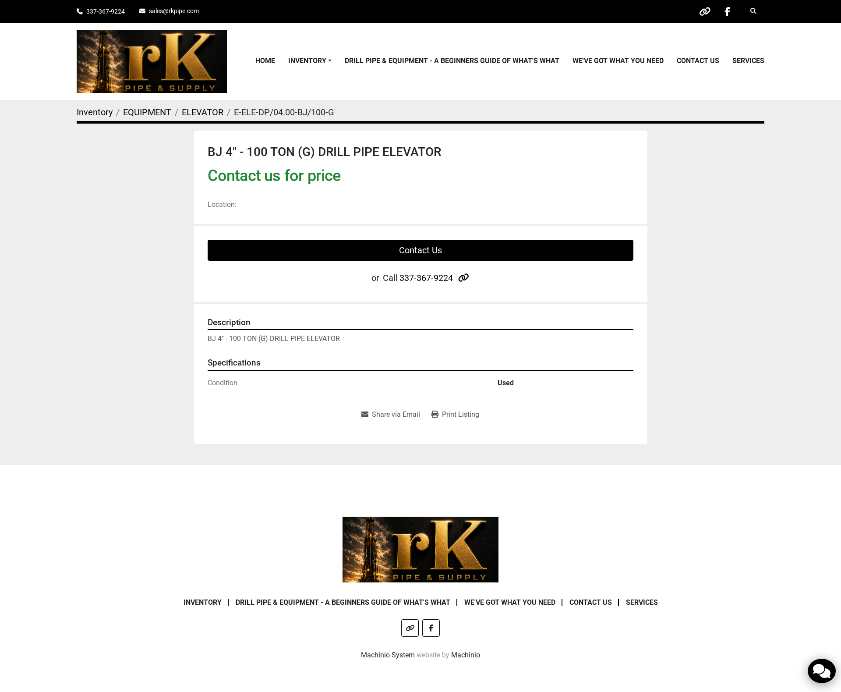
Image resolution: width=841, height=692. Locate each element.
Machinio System (388, 655)
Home (265, 61)
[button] (310, 61)
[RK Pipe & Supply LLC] (421, 549)
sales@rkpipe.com (174, 10)
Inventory (307, 61)
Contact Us (698, 61)
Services (748, 61)
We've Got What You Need (618, 61)
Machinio (465, 655)
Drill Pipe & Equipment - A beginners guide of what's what (452, 61)
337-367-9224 (105, 11)
